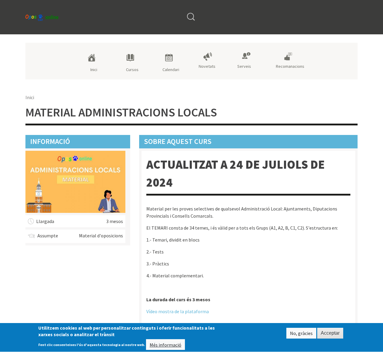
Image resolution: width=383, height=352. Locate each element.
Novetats (207, 66)
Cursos (132, 69)
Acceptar (330, 333)
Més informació (165, 345)
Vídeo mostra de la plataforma (177, 311)
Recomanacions (290, 66)
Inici (93, 69)
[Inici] (41, 17)
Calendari (170, 69)
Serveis (244, 66)
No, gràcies (301, 333)
